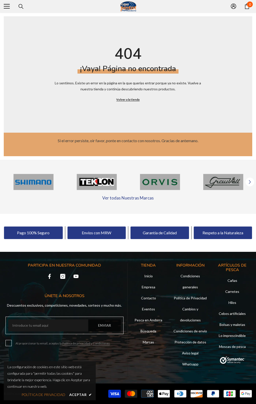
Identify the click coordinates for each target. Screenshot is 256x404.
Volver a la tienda (128, 99)
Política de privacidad (76, 343)
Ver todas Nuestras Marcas (128, 197)
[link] (33, 182)
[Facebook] (49, 276)
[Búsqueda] (21, 7)
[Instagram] (62, 276)
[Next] (250, 182)
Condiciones (101, 343)
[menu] (7, 6)
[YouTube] (76, 276)
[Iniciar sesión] (233, 6)
